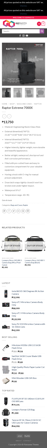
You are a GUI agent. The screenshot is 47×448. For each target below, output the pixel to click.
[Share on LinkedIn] (28, 211)
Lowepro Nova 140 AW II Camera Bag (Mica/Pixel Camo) (12, 262)
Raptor (38, 104)
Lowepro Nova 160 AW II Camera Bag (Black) (35, 261)
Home (4, 104)
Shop (12, 104)
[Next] (41, 64)
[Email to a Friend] (18, 211)
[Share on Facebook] (9, 211)
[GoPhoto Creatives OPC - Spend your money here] (17, 23)
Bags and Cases (24, 104)
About (19, 441)
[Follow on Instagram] (23, 36)
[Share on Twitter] (14, 211)
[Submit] (42, 31)
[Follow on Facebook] (20, 36)
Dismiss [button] (23, 5)
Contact (27, 441)
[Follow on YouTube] (27, 36)
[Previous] (6, 64)
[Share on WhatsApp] (4, 211)
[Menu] (39, 24)
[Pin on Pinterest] (23, 211)
